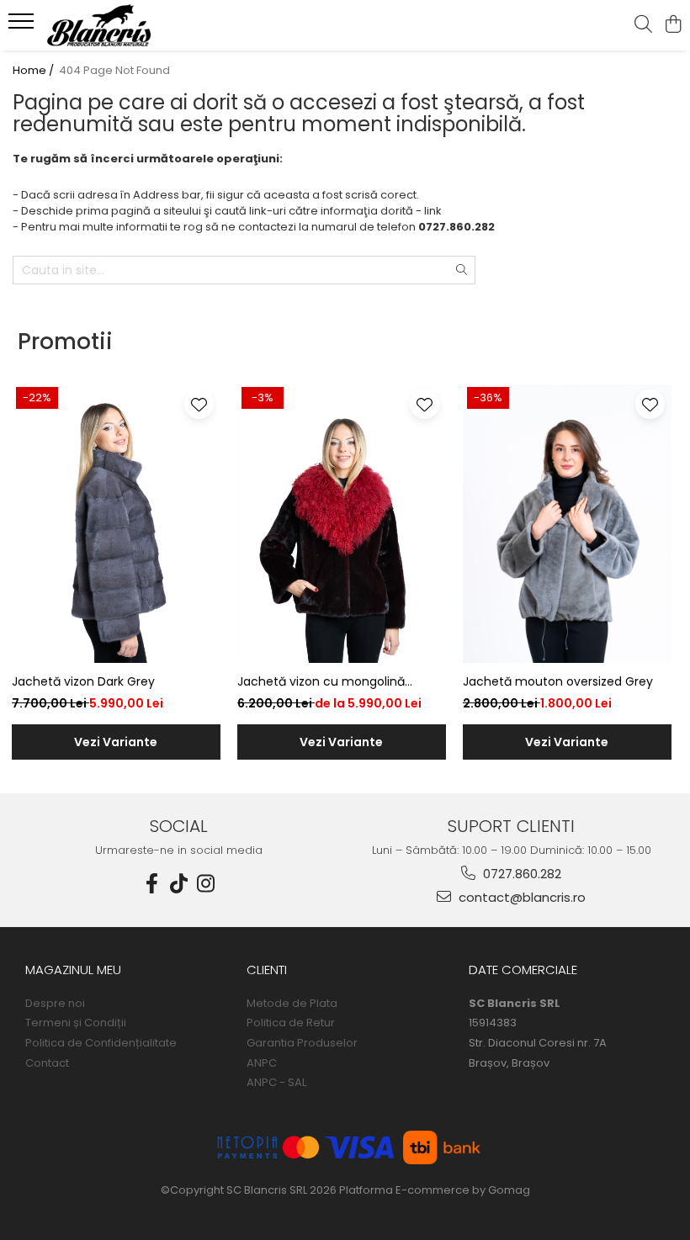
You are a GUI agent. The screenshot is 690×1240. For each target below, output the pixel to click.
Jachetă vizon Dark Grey (83, 681)
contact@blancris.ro (520, 897)
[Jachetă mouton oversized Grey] (567, 524)
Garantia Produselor (302, 1043)
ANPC (262, 1063)
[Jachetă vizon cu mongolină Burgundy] (341, 524)
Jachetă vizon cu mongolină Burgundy (321, 682)
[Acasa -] (114, 25)
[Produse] (23, 26)
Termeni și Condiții (75, 1023)
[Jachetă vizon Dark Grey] (116, 524)
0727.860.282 (520, 873)
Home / (34, 70)
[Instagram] (206, 883)
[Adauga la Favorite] (199, 404)
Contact (47, 1063)
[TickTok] (179, 883)
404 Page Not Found (114, 70)
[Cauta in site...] (643, 25)
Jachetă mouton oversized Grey (558, 681)
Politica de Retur (291, 1023)
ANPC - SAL (276, 1082)
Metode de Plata (292, 1003)
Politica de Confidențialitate (101, 1043)
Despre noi (55, 1003)
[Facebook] (152, 883)
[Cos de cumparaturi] (673, 25)
